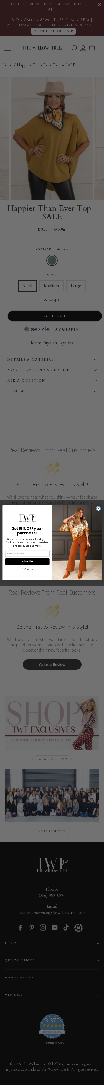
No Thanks (27, 568)
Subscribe (27, 561)
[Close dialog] (98, 508)
